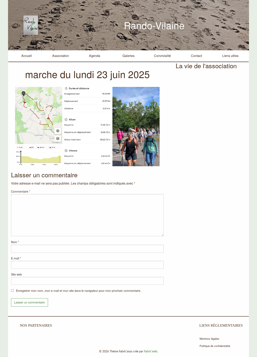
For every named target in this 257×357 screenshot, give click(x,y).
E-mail (16, 258)
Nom (15, 242)
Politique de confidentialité (215, 346)
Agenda (94, 55)
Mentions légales (209, 338)
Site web (16, 274)
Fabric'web (150, 351)
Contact (196, 55)
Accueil (26, 55)
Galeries (128, 55)
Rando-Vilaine (154, 25)
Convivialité (162, 55)
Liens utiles (230, 55)
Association (60, 55)
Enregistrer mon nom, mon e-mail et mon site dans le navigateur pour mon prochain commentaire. (78, 291)
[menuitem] (27, 56)
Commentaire (20, 191)
